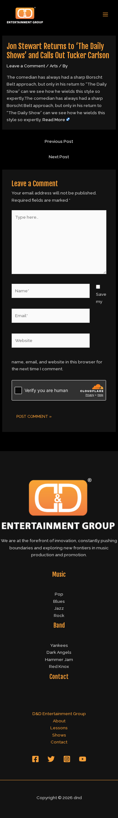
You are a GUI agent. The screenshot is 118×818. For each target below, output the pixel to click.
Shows (59, 734)
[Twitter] (51, 759)
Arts (54, 65)
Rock (59, 615)
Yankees (59, 645)
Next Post (59, 156)
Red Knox (59, 666)
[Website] (51, 341)
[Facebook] (35, 759)
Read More (53, 119)
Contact (59, 741)
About (59, 720)
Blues (59, 601)
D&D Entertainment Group (59, 713)
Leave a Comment (26, 65)
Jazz (59, 608)
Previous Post (59, 141)
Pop (59, 594)
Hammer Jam (59, 659)
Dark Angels (59, 652)
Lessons (59, 727)
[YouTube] (82, 759)
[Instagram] (66, 759)
